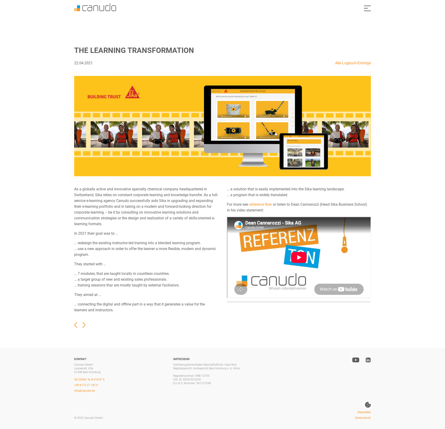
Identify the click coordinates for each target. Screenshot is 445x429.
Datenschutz (363, 417)
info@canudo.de (84, 390)
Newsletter (364, 412)
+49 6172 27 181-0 (86, 385)
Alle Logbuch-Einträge (353, 63)
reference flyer (260, 204)
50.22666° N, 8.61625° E (89, 379)
